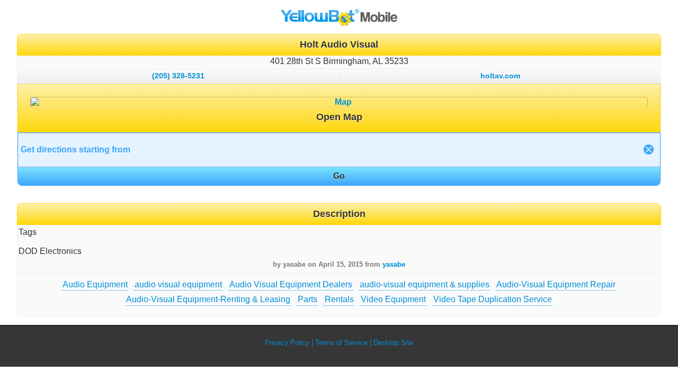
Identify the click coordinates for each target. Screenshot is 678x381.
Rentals (339, 299)
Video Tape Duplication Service (492, 299)
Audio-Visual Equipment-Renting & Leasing (208, 299)
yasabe (393, 264)
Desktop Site (393, 343)
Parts (307, 299)
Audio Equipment (95, 284)
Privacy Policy (287, 343)
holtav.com (500, 75)
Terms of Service (341, 343)
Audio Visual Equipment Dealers (290, 284)
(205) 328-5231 (178, 75)
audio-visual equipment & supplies (424, 284)
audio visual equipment (178, 284)
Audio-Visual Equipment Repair (555, 284)
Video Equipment (393, 299)
